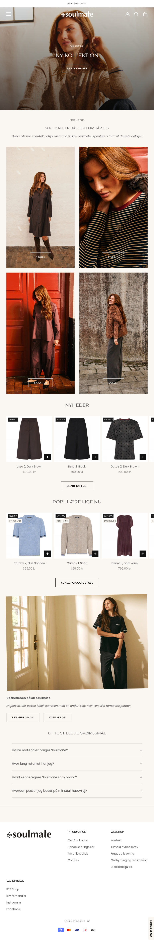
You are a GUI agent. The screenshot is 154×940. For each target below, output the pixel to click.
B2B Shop (12, 889)
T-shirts (113, 257)
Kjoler (40, 257)
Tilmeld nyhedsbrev (124, 847)
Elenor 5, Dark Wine (124, 563)
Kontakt (116, 840)
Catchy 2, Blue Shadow (29, 563)
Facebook (13, 909)
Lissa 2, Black (77, 466)
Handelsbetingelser (81, 847)
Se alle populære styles (77, 583)
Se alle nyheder (77, 486)
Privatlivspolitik (78, 854)
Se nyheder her (77, 68)
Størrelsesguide (121, 867)
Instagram (13, 902)
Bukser (113, 383)
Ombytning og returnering (129, 860)
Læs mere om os (23, 717)
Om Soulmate (78, 840)
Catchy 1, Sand (77, 563)
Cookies (73, 860)
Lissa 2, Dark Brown (29, 466)
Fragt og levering (122, 854)
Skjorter (40, 383)
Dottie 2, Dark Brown (125, 466)
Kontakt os (57, 717)
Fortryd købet (151, 928)
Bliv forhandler (16, 896)
